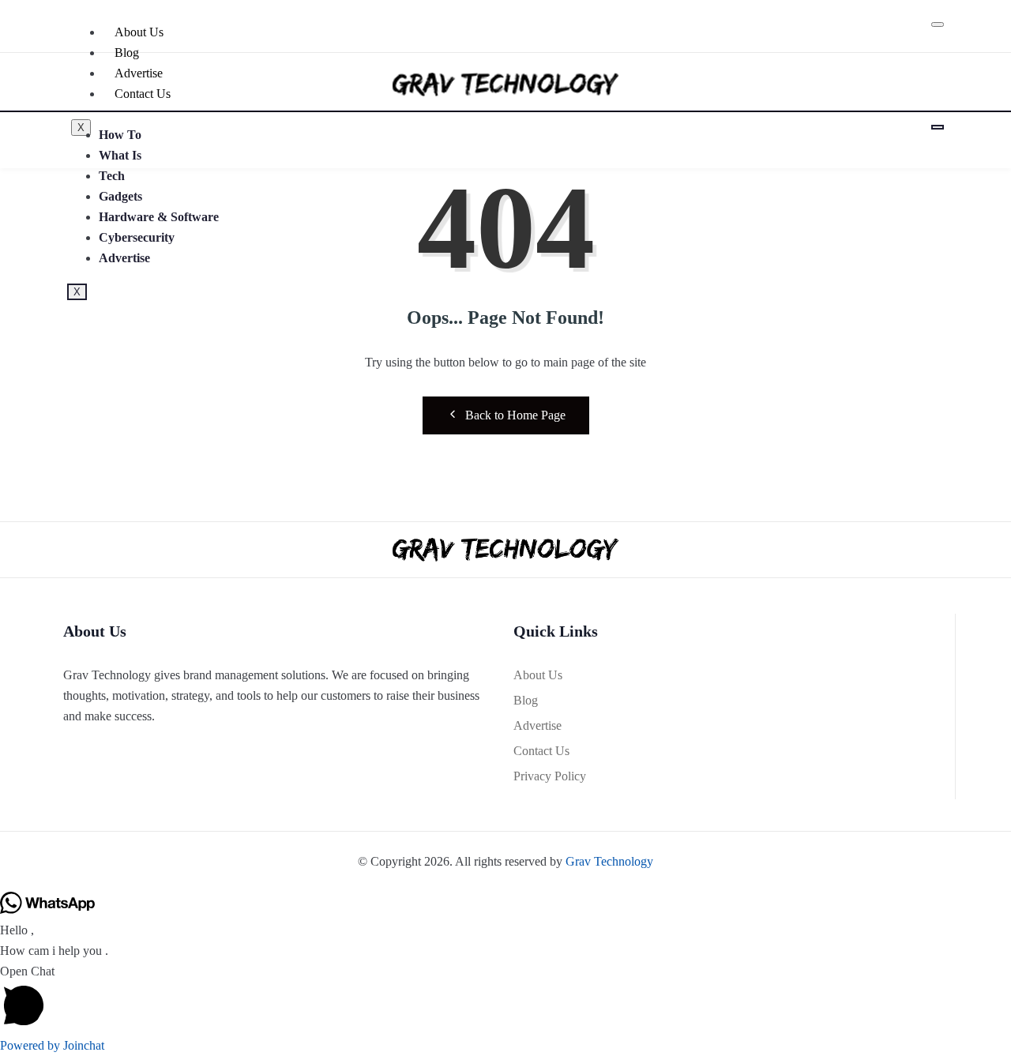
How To (120, 134)
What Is (120, 155)
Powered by (52, 1045)
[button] (505, 998)
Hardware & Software (159, 217)
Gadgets (120, 196)
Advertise (124, 258)
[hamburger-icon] (937, 24)
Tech (112, 175)
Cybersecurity (137, 237)
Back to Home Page (515, 415)
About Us (139, 32)
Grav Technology (609, 861)
